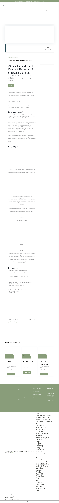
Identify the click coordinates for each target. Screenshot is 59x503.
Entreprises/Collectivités (44, 421)
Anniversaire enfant (43, 417)
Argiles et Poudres (42, 464)
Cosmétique (11, 57)
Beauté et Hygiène (42, 437)
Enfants (16, 57)
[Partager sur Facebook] (9, 322)
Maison (38, 480)
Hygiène (39, 444)
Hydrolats (39, 435)
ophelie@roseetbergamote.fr (22, 400)
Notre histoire (41, 488)
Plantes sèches (41, 458)
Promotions (40, 425)
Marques (39, 486)
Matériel (38, 470)
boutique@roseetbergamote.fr (14, 499)
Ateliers (12, 22)
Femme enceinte (41, 476)
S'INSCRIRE (10, 373)
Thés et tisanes (41, 460)
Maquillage (40, 446)
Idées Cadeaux (41, 427)
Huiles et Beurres (42, 466)
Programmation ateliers (44, 415)
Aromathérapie (41, 429)
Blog (37, 490)
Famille (38, 472)
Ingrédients (39, 468)
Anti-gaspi (39, 482)
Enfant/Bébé (40, 474)
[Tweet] (11, 322)
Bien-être (39, 452)
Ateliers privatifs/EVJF (44, 419)
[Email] (16, 322)
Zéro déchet (40, 450)
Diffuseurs (39, 431)
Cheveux (39, 440)
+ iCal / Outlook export (31, 319)
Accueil (8, 22)
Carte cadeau (40, 484)
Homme (38, 478)
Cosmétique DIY (41, 462)
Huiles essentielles (42, 433)
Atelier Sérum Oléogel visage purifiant (28, 361)
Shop (37, 423)
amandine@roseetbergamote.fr (23, 397)
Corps (38, 442)
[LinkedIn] (14, 322)
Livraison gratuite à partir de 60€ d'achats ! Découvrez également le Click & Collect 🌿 (29, 1)
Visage (38, 448)
